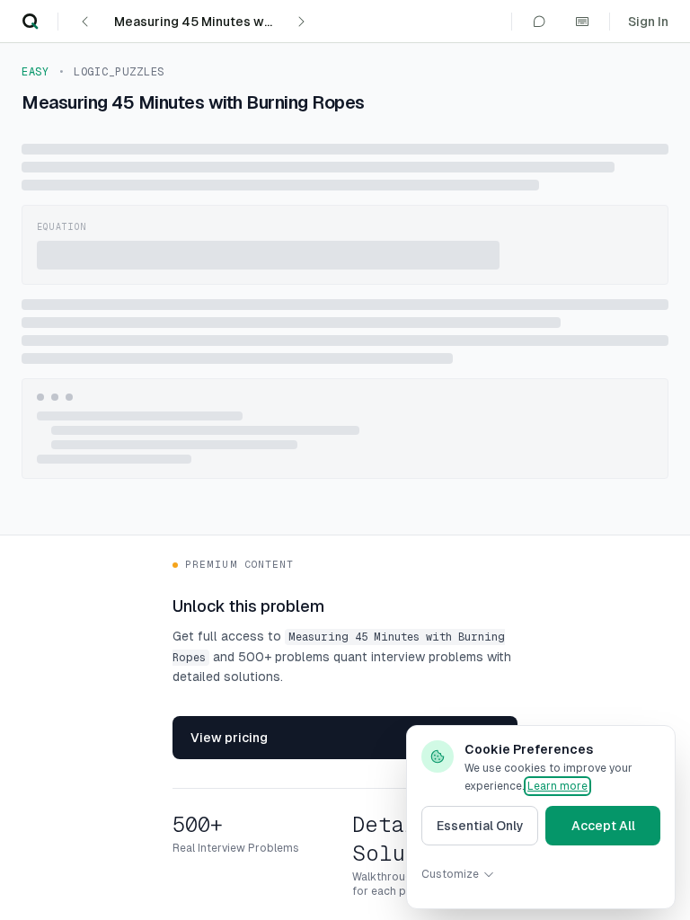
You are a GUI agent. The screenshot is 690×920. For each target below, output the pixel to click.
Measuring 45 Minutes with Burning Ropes (196, 21)
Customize (450, 874)
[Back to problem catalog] (30, 21)
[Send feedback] (539, 21)
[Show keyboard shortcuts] (582, 21)
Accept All (603, 825)
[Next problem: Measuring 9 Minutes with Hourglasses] (301, 21)
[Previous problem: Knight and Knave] (85, 21)
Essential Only (480, 825)
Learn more (557, 786)
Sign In (648, 21)
